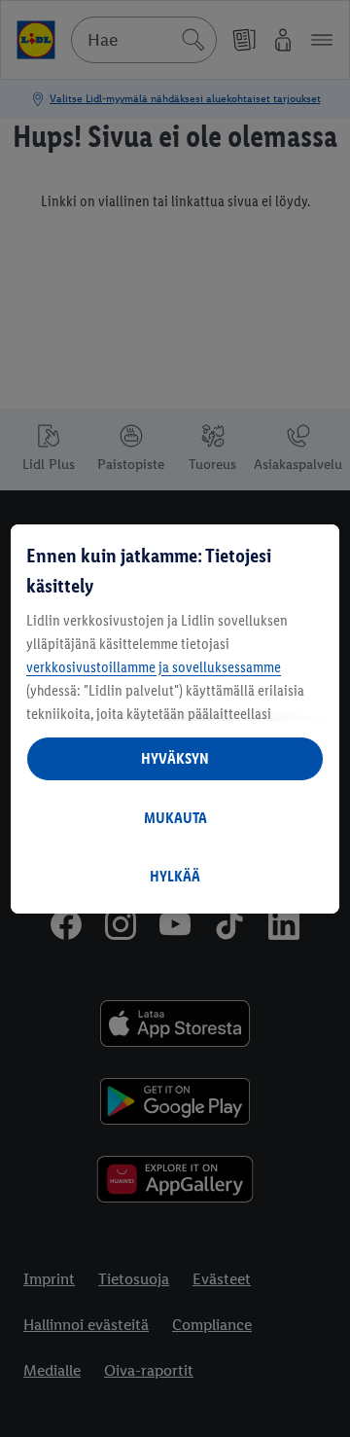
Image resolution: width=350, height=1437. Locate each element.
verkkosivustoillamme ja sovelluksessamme (153, 667)
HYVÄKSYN (175, 758)
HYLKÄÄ (175, 876)
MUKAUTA (175, 817)
